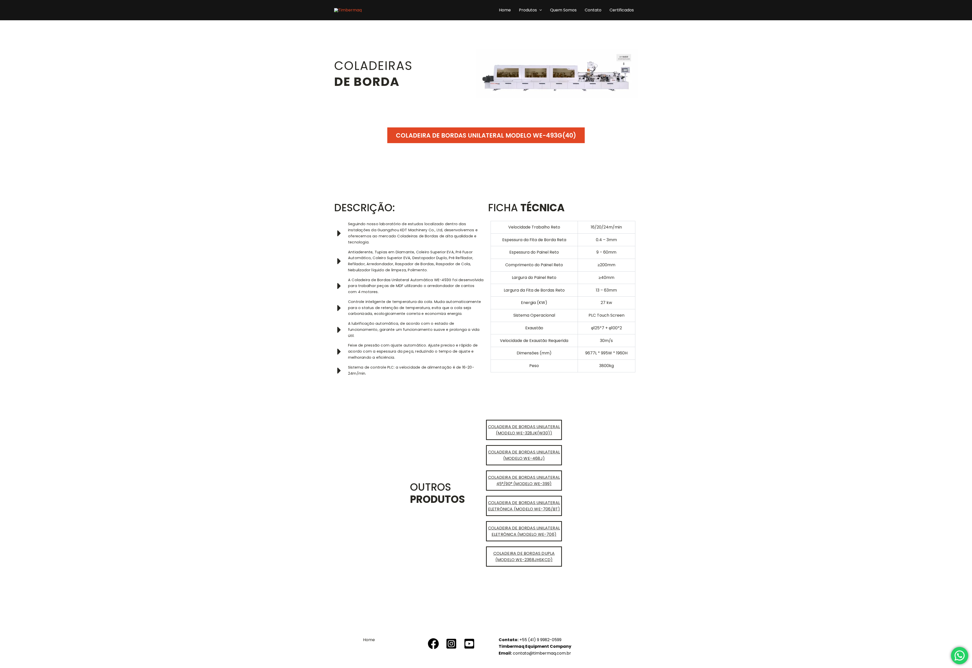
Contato (593, 10)
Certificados (622, 10)
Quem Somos (563, 10)
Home (505, 10)
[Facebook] (433, 644)
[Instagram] (451, 644)
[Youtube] (469, 644)
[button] (539, 10)
